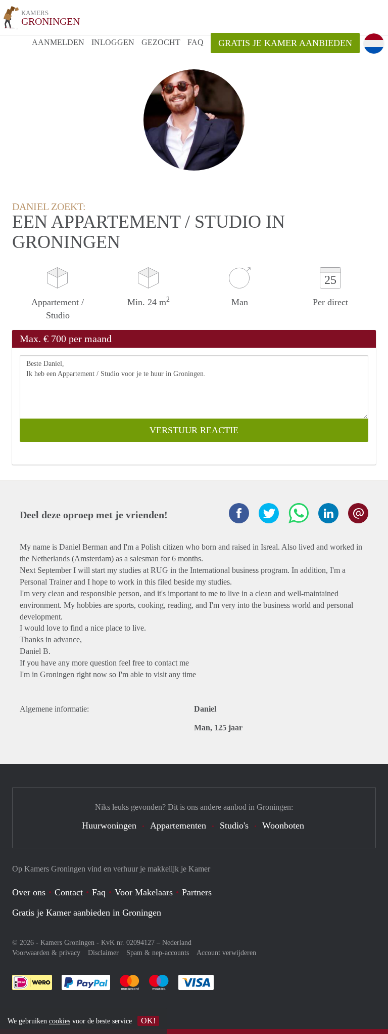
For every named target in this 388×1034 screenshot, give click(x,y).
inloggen (112, 42)
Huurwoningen (109, 825)
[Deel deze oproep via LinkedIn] (328, 513)
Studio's (234, 825)
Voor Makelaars (144, 892)
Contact (69, 892)
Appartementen (178, 825)
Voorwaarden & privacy (46, 953)
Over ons (28, 892)
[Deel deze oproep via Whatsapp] (298, 513)
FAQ (195, 42)
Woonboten (283, 825)
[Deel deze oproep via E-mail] (358, 513)
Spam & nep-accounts (157, 953)
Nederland (176, 942)
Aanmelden (58, 42)
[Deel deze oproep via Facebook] (239, 513)
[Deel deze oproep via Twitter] (269, 513)
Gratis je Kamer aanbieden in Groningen (86, 912)
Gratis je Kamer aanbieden (285, 43)
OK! (148, 1020)
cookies (59, 1021)
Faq (99, 892)
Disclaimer (103, 953)
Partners (197, 892)
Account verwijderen (226, 953)
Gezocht (160, 42)
